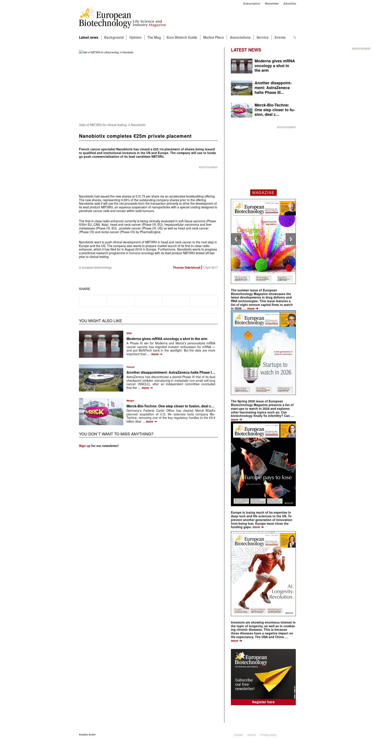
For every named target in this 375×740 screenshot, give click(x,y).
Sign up (84, 445)
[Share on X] (120, 301)
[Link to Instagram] (292, 734)
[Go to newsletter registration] (263, 677)
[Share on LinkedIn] (176, 301)
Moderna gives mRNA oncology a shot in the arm (167, 338)
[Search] (294, 37)
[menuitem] (252, 3)
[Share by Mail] (203, 301)
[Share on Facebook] (93, 301)
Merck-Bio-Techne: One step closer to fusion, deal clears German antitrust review (193, 405)
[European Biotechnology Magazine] (122, 19)
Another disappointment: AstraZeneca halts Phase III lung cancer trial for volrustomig (197, 372)
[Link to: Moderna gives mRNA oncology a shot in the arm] (101, 344)
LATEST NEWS (246, 49)
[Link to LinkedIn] (286, 734)
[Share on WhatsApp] (148, 301)
